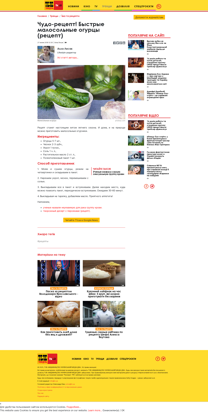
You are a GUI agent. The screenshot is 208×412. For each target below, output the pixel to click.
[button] (159, 6)
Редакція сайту (43, 396)
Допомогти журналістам (149, 17)
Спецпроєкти (128, 358)
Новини (76, 358)
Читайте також (108, 171)
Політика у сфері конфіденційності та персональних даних (59, 387)
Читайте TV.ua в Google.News (81, 220)
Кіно (86, 358)
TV (92, 358)
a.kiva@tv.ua (70, 384)
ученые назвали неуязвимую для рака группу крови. (72, 207)
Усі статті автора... (67, 57)
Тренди (54, 16)
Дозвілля (111, 358)
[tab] (146, 186)
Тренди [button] (107, 6)
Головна (42, 16)
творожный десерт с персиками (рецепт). (66, 210)
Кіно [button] (87, 6)
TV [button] (96, 6)
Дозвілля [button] (123, 6)
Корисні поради (104, 288)
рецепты (43, 241)
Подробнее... (74, 406)
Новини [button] (73, 6)
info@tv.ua (54, 381)
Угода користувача (44, 390)
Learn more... (95, 410)
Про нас (40, 393)
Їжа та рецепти (71, 16)
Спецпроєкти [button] (144, 6)
